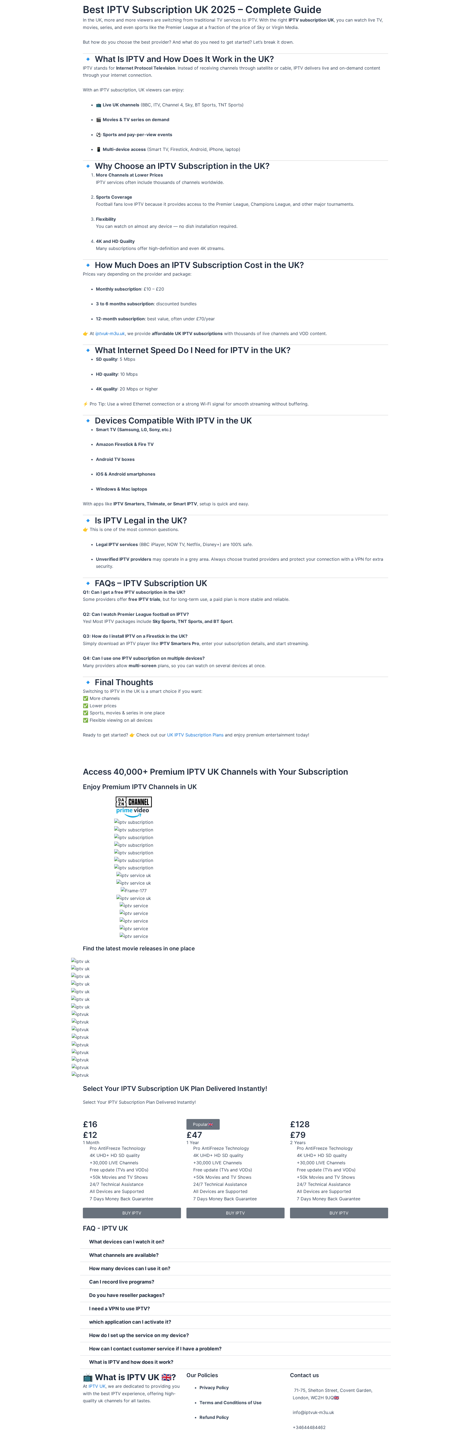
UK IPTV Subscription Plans (195, 735)
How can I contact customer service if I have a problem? (155, 1348)
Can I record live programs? (121, 1282)
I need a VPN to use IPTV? (119, 1308)
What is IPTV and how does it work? (131, 1362)
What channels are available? (124, 1255)
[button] (235, 1242)
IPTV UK (97, 1386)
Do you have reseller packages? (127, 1295)
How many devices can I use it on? (129, 1268)
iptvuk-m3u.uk (110, 333)
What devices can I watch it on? (126, 1242)
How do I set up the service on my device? (139, 1335)
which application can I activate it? (130, 1322)
